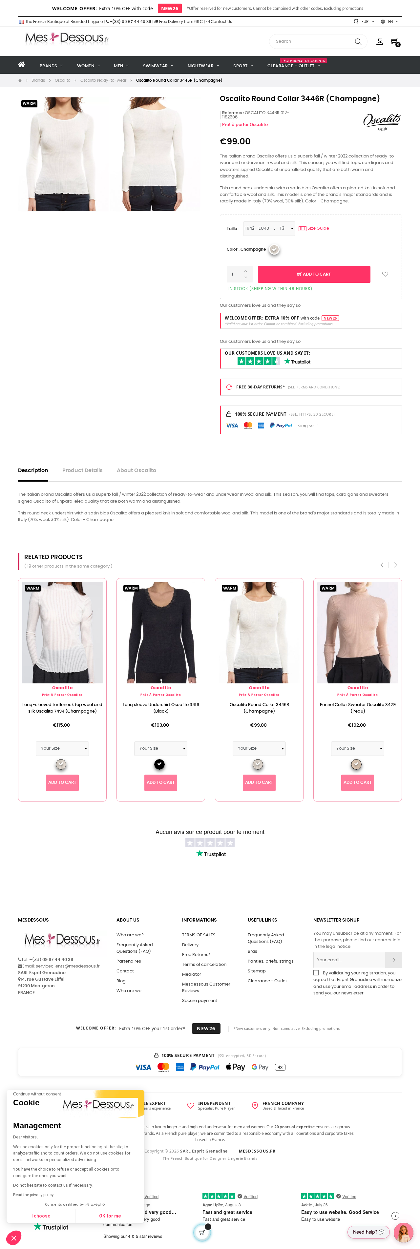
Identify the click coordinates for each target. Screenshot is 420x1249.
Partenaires (128, 961)
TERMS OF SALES (199, 935)
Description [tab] (33, 470)
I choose (41, 1215)
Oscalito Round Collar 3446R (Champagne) (259, 708)
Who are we (128, 991)
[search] (358, 41)
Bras (252, 951)
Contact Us (221, 22)
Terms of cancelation (204, 965)
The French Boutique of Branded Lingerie (63, 22)
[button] (14, 1238)
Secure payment (199, 1001)
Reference (233, 113)
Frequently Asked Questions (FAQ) (134, 948)
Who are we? (130, 935)
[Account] (379, 41)
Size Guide (314, 228)
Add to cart (316, 274)
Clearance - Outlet (267, 981)
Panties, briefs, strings (271, 961)
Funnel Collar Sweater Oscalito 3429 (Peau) (358, 708)
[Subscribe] (393, 960)
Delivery (190, 945)
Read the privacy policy (33, 1195)
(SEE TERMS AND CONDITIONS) (314, 387)
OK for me (110, 1215)
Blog (121, 981)
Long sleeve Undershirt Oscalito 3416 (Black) (161, 708)
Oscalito (62, 688)
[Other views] (101, 586)
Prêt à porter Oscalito (245, 125)
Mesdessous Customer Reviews (206, 987)
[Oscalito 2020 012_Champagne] (274, 249)
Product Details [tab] (82, 470)
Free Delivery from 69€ (180, 22)
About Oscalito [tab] (136, 470)
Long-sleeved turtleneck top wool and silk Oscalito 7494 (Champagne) (62, 708)
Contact (125, 971)
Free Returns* (196, 955)
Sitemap (257, 971)
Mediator (191, 974)
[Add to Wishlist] (385, 274)
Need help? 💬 (368, 1232)
